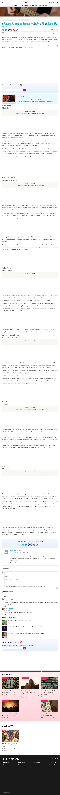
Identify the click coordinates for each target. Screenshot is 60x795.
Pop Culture (11, 19)
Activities (19, 781)
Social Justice (20, 787)
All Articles (4, 768)
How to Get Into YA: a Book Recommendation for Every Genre (9, 745)
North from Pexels (25, 19)
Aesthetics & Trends (21, 785)
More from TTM (8, 726)
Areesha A (5, 748)
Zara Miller (6, 591)
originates (40, 113)
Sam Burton (6, 608)
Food (34, 783)
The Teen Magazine (11, 759)
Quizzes (40, 5)
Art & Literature (20, 770)
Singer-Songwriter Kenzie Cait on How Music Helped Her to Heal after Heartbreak (29, 692)
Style (34, 766)
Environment (35, 764)
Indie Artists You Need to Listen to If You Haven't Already (49, 691)
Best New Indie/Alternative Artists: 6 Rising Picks (48, 714)
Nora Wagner (9, 33)
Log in (46, 5)
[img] (2, 2)
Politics (19, 783)
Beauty (35, 785)
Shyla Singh (44, 717)
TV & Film (19, 766)
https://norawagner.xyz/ (17, 562)
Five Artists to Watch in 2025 (9, 714)
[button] (3, 30)
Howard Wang (6, 715)
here (41, 671)
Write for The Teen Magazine (53, 764)
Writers (4, 770)
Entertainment (20, 764)
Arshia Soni (44, 694)
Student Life (35, 770)
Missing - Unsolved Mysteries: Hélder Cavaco (20, 620)
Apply (43, 5)
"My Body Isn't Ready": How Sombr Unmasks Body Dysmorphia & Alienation (28, 626)
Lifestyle (35, 768)
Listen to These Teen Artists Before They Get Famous (9, 691)
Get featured (50, 768)
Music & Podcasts (20, 768)
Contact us (50, 766)
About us (4, 764)
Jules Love (5, 694)
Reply (5, 596)
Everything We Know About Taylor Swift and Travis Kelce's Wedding (26, 633)
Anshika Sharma (7, 599)
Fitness (35, 781)
